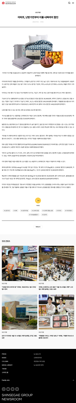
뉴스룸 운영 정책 (38, 365)
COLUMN (5, 361)
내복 (16, 210)
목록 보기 (38, 227)
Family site (6, 380)
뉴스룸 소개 (37, 354)
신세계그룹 (36, 210)
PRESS (4, 354)
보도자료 (38, 12)
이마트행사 (69, 210)
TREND (4, 369)
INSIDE (4, 358)
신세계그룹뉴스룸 (48, 210)
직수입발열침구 (34, 214)
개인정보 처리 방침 (39, 361)
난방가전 (7, 210)
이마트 (42, 22)
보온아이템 (25, 210)
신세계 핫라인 (38, 358)
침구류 (45, 214)
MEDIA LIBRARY (7, 365)
